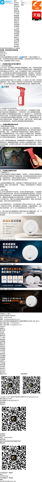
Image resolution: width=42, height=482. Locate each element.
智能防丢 (16, 30)
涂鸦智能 (16, 17)
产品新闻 (17, 48)
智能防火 (16, 4)
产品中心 (16, 3)
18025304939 (4, 476)
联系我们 (16, 46)
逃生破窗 (16, 24)
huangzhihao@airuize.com (8, 481)
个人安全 (16, 28)
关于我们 (16, 44)
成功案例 (16, 34)
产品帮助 (16, 35)
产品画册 (16, 39)
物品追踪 (16, 15)
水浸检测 (16, 26)
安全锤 (16, 8)
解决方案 (16, 19)
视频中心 (16, 37)
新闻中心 (16, 43)
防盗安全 (16, 10)
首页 (15, 1)
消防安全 (16, 21)
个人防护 (16, 14)
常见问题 (16, 41)
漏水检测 (16, 12)
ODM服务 (17, 32)
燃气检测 (16, 6)
